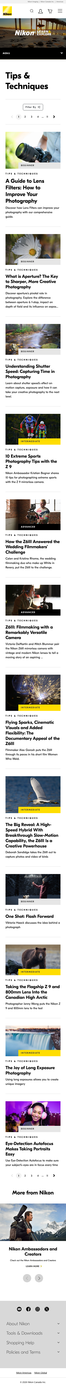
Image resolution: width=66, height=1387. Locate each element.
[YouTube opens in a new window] (19, 1309)
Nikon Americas (23, 1372)
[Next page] (53, 117)
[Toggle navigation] (60, 11)
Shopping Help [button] (20, 1342)
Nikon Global (40, 1372)
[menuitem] (23, 1373)
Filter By (30, 107)
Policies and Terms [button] (23, 1352)
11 (47, 116)
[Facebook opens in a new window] (28, 1309)
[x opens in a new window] (47, 1309)
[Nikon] (8, 11)
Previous (27, 1278)
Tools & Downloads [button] (24, 1333)
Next (39, 1278)
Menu (6, 53)
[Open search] (31, 11)
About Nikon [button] (18, 1323)
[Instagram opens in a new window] (37, 1309)
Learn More (32, 1266)
